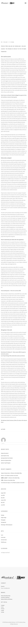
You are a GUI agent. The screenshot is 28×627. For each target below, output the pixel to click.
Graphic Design (3, 517)
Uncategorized (3, 522)
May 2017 (3, 502)
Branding (2, 515)
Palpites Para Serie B (4, 453)
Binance (2, 475)
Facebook (2, 605)
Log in (2, 535)
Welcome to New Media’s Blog (16, 473)
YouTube (2, 612)
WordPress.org (3, 542)
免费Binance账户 (4, 477)
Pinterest (2, 608)
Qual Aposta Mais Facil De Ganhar (7, 458)
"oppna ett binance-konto (5, 473)
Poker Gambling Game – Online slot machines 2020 (11, 290)
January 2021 (3, 500)
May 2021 (3, 497)
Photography (3, 520)
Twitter (2, 607)
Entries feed (3, 537)
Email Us (2, 586)
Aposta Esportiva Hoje (5, 455)
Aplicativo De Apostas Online (6, 460)
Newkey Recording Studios (5, 595)
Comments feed (4, 539)
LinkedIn (2, 610)
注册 (2, 480)
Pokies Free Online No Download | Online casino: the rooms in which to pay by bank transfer (13, 48)
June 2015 (3, 505)
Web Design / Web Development (6, 524)
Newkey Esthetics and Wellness (6, 599)
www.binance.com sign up (5, 482)
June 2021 (3, 495)
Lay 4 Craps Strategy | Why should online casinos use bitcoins (13, 355)
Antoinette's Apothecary (5, 597)
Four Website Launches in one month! (11, 475)
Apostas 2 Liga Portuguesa (5, 462)
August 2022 (3, 493)
